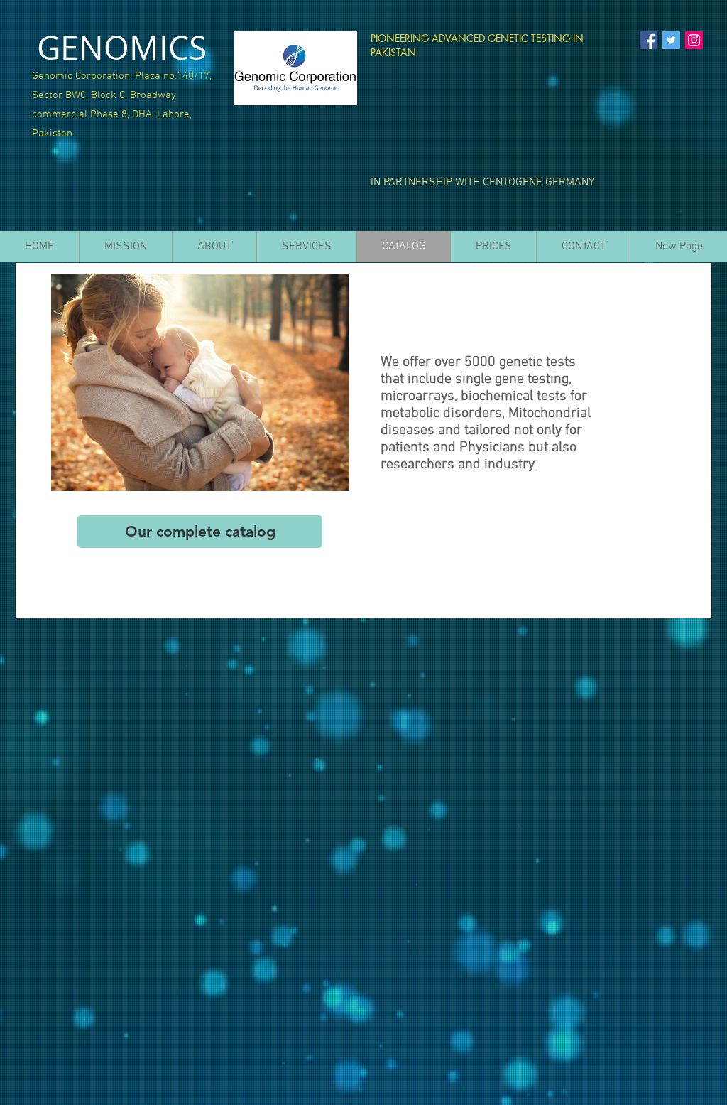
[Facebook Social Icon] (648, 40)
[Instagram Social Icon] (694, 40)
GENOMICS (122, 47)
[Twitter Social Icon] (671, 40)
